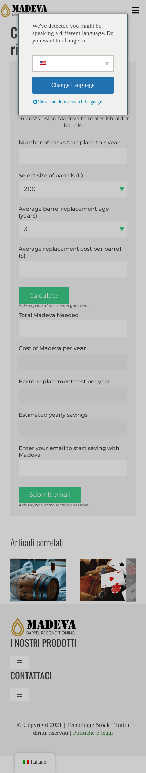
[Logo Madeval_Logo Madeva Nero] (24, 6)
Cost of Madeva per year (52, 348)
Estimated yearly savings (53, 415)
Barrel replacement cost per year (64, 381)
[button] (15, 580)
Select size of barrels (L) (51, 175)
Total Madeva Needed (49, 315)
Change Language (73, 85)
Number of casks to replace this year (69, 142)
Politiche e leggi (93, 732)
